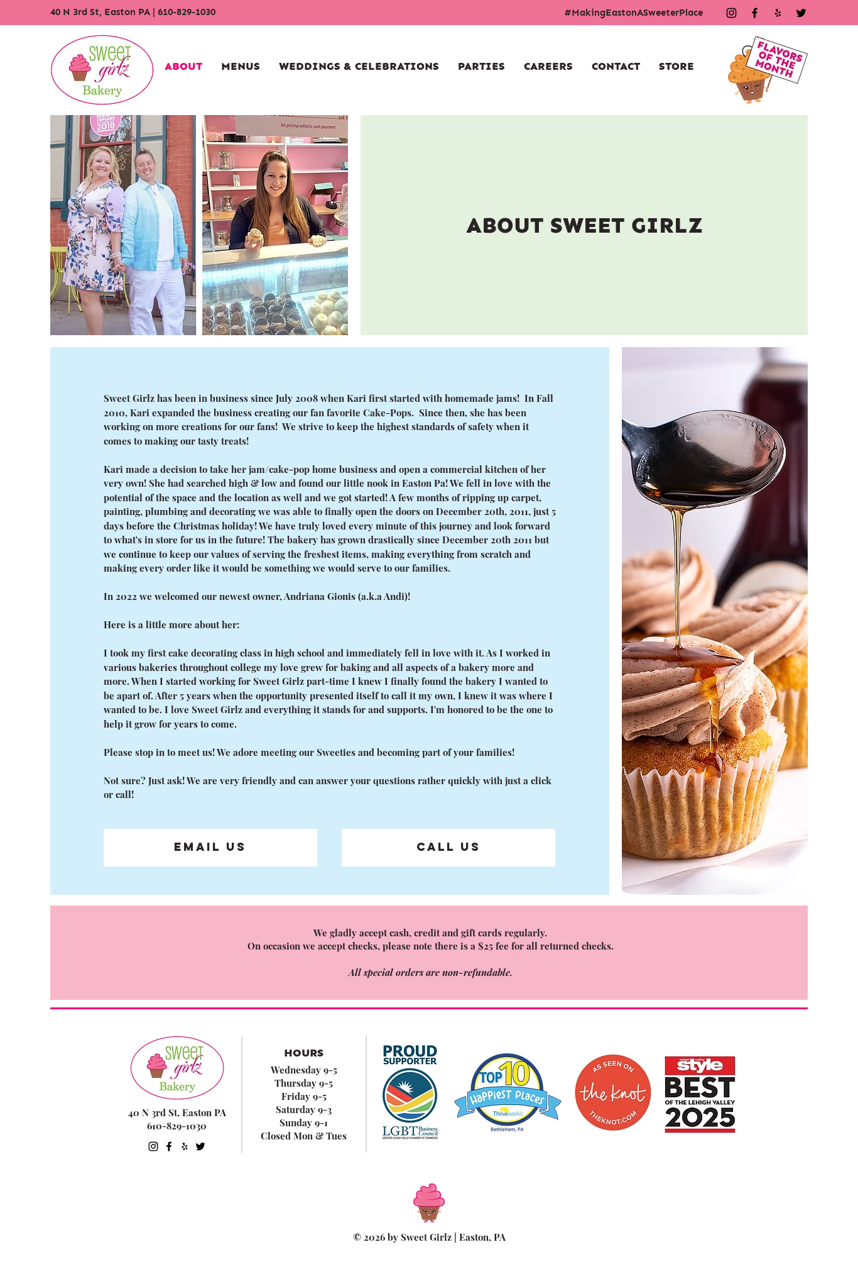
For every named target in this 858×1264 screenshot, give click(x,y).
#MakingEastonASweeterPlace (633, 12)
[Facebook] (169, 1146)
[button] (240, 66)
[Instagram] (153, 1146)
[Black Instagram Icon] (731, 12)
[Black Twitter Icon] (801, 12)
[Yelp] (778, 12)
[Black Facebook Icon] (754, 12)
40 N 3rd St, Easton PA (100, 12)
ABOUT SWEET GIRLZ (584, 225)
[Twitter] (200, 1146)
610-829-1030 (186, 12)
